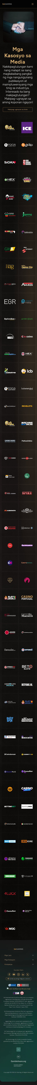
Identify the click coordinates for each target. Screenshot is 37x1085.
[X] (27, 974)
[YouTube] (14, 974)
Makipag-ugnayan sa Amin (18, 109)
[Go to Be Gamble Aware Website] (18, 1056)
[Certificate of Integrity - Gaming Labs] (16, 993)
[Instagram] (18, 974)
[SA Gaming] (7, 4)
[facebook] (9, 974)
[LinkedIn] (23, 974)
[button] (18, 955)
